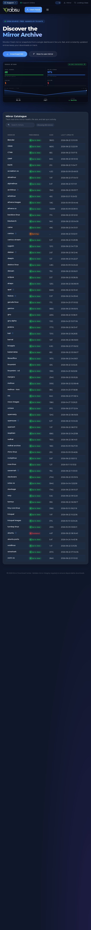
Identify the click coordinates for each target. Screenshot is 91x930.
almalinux (12, 177)
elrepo (10, 283)
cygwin (11, 246)
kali (9, 333)
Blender (11, 140)
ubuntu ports (13, 539)
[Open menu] (47, 9)
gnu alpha (12, 321)
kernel (10, 340)
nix (9, 396)
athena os (12, 208)
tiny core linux (14, 508)
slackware (12, 477)
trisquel (11, 514)
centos (11, 233)
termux (11, 502)
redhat (11, 439)
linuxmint (12, 364)
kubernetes (13, 352)
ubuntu (11, 533)
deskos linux (13, 265)
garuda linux (13, 302)
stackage (12, 489)
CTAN (10, 152)
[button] (58, 2)
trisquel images (14, 520)
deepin (11, 258)
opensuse (12, 421)
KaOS (10, 165)
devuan (11, 271)
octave (11, 408)
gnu (9, 314)
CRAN (10, 146)
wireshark (12, 552)
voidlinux (12, 545)
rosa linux (12, 464)
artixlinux (12, 196)
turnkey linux (13, 527)
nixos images (13, 402)
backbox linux (14, 215)
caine (10, 227)
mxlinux (11, 383)
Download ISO (16, 54)
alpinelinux (12, 184)
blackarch (12, 221)
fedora (10, 296)
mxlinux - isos (14, 389)
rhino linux (12, 452)
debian (11, 252)
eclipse (11, 277)
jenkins (11, 327)
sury (9, 495)
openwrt (11, 427)
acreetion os (13, 171)
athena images (14, 202)
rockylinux (12, 458)
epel (9, 290)
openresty (12, 414)
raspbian (11, 433)
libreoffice (12, 358)
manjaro (11, 377)
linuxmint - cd (14, 371)
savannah (12, 470)
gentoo (11, 308)
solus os (11, 483)
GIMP (10, 159)
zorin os (11, 558)
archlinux (12, 190)
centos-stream (14, 240)
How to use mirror (45, 54)
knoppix (11, 346)
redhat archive (14, 446)
